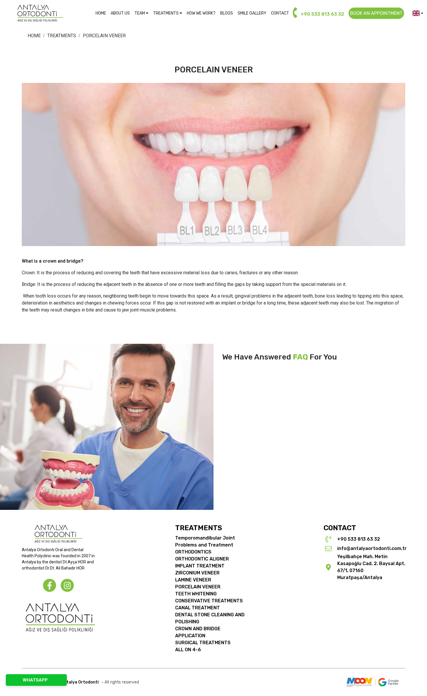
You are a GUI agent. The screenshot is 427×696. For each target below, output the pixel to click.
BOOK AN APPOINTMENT (376, 13)
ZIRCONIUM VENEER (197, 573)
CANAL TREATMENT (197, 607)
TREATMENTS (166, 13)
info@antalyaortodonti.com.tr (372, 548)
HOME (101, 13)
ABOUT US (120, 13)
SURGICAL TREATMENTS (203, 642)
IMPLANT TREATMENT (200, 566)
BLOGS (226, 13)
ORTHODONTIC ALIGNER (202, 559)
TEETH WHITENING (196, 594)
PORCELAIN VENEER (197, 587)
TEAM (140, 13)
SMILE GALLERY (252, 13)
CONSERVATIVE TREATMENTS (209, 601)
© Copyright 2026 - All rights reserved (82, 682)
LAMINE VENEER (193, 580)
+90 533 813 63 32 (321, 14)
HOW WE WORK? (201, 13)
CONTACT (280, 13)
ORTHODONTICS (193, 552)
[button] (418, 13)
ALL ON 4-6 (188, 649)
